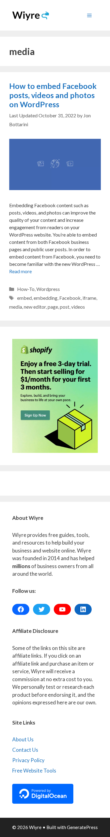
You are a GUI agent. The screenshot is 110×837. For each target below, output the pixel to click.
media (15, 307)
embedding (45, 298)
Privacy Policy (28, 760)
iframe (89, 298)
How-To (26, 289)
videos (78, 307)
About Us (23, 739)
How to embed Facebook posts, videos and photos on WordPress (53, 95)
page (53, 307)
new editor (35, 307)
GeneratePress (82, 827)
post (64, 307)
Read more (20, 271)
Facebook (70, 298)
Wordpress (48, 289)
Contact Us (25, 750)
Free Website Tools (34, 770)
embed (24, 298)
